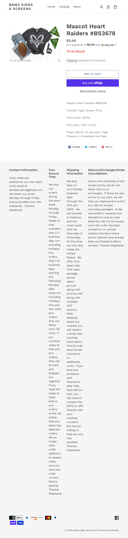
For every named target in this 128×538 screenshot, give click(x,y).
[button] (91, 44)
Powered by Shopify (108, 530)
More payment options (93, 91)
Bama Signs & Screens (21, 7)
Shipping (71, 60)
